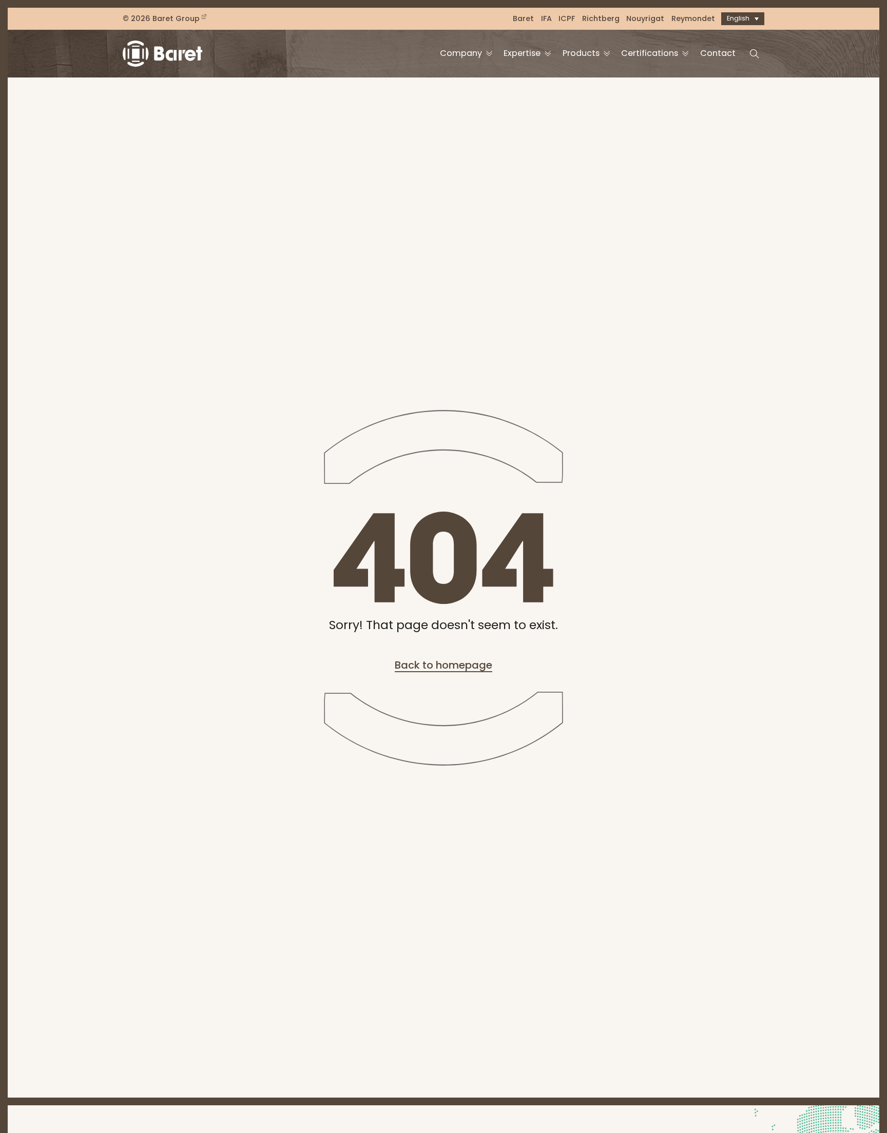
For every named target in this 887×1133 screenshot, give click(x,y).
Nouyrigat (645, 18)
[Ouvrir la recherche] (754, 54)
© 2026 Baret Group (161, 18)
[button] (742, 18)
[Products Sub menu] (606, 53)
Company (461, 53)
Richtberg (601, 18)
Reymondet (693, 18)
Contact (718, 53)
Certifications (649, 53)
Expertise (522, 53)
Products (581, 53)
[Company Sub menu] (489, 53)
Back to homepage (443, 665)
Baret (523, 18)
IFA (546, 18)
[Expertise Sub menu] (547, 53)
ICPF (566, 18)
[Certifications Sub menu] (685, 53)
